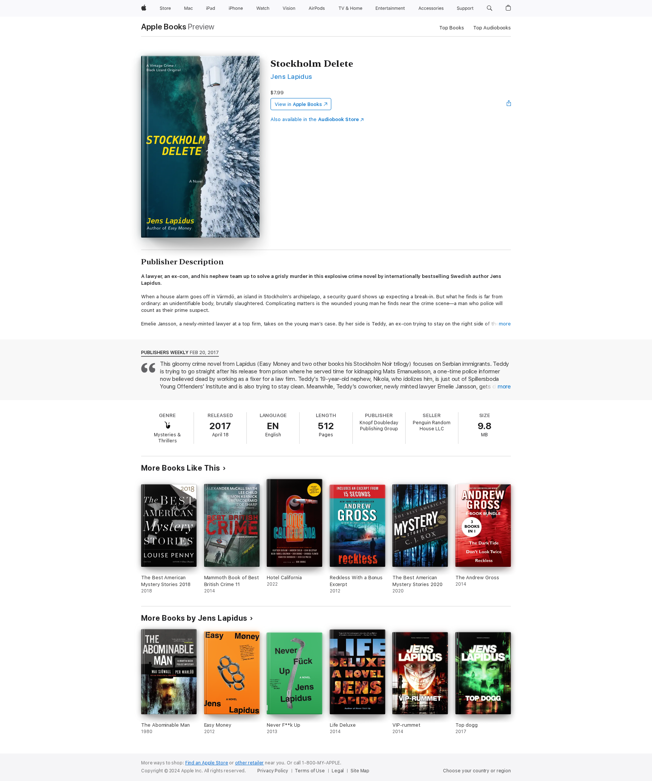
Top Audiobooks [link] (492, 28)
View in (298, 104)
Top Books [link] (451, 28)
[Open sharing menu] (509, 104)
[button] (489, 8)
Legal (338, 770)
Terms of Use (310, 770)
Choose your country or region (477, 770)
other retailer (249, 763)
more (505, 324)
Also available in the (315, 119)
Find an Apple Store (206, 763)
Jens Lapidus (291, 76)
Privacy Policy (272, 770)
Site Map (360, 770)
